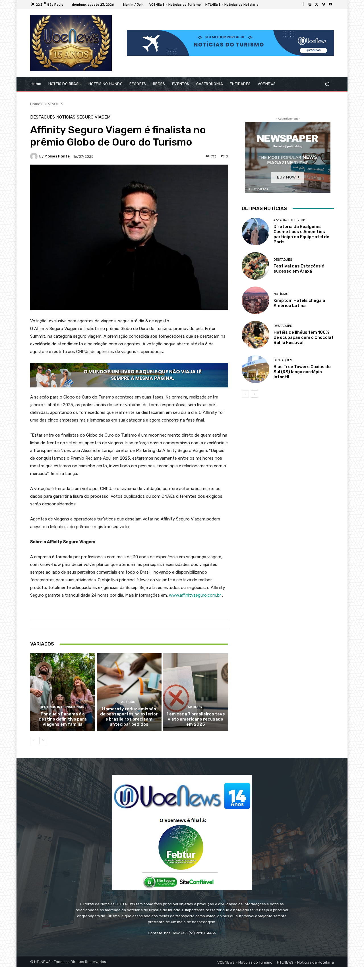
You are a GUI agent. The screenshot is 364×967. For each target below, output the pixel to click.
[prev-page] (33, 740)
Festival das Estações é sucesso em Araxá (299, 268)
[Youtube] (330, 4)
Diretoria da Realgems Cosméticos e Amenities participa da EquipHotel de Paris (301, 234)
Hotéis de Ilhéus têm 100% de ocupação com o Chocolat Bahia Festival (304, 337)
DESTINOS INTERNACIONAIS (62, 707)
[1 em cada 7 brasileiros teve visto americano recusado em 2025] (195, 692)
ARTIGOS (128, 702)
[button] (327, 83)
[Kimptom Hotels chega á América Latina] (255, 300)
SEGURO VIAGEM (93, 117)
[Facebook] (303, 4)
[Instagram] (310, 4)
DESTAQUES (53, 103)
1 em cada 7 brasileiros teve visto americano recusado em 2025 (195, 719)
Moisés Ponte (57, 156)
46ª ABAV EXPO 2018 (289, 220)
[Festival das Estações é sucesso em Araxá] (255, 266)
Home (35, 103)
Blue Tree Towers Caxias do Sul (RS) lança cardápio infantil (302, 371)
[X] (316, 4)
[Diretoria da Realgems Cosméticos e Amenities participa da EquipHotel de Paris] (255, 231)
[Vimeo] (323, 4)
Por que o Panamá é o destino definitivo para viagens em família (63, 719)
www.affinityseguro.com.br (195, 595)
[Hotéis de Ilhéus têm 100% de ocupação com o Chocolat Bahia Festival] (255, 334)
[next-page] (42, 740)
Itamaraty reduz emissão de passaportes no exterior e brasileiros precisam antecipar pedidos (129, 716)
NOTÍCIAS (65, 117)
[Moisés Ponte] (34, 156)
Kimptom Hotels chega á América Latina (299, 303)
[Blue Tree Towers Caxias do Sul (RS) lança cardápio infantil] (255, 369)
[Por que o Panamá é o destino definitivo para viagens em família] (62, 692)
